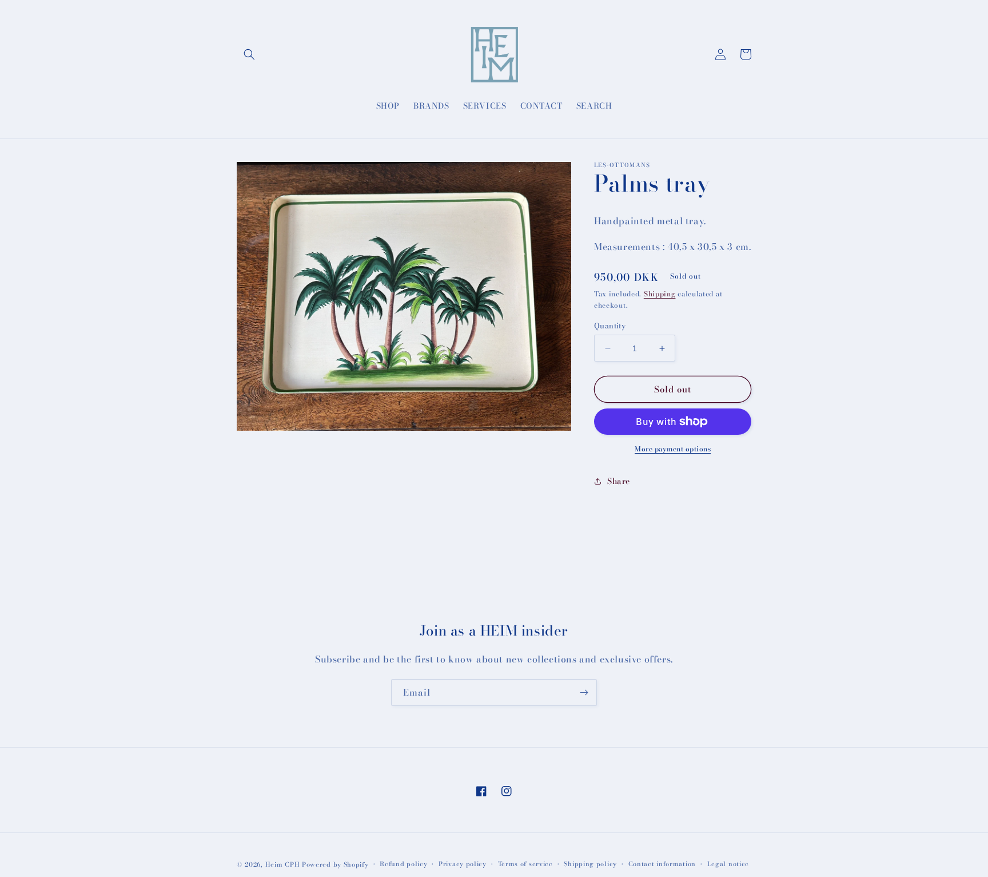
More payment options (673, 449)
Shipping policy (590, 863)
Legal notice (728, 863)
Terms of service (525, 863)
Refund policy (403, 863)
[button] (249, 54)
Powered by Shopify (335, 864)
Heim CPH (282, 864)
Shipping (660, 293)
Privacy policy (463, 863)
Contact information (662, 863)
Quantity (610, 325)
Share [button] (618, 481)
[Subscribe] (583, 692)
